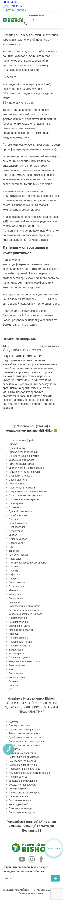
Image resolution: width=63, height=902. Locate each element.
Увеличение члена (19, 625)
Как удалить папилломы (23, 761)
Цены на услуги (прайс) (22, 440)
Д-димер (14, 721)
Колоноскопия (17, 677)
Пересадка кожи (18, 796)
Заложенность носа (20, 800)
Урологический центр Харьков (26, 467)
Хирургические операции (23, 452)
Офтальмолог (16, 542)
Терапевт (14, 550)
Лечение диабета (18, 637)
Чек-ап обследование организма (27, 562)
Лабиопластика (18, 617)
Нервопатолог (17, 527)
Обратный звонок (14, 10)
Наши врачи (16, 503)
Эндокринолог (17, 582)
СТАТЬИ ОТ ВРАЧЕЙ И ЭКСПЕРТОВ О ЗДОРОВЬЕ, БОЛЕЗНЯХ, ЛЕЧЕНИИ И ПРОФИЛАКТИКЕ (31, 707)
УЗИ (5, 221)
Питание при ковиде (20, 808)
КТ (10, 689)
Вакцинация (16, 649)
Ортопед (13, 566)
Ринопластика (17, 483)
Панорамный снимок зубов (24, 792)
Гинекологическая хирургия (25, 471)
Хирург (13, 444)
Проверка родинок (19, 657)
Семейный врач (18, 523)
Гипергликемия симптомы (24, 757)
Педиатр (14, 570)
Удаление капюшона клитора (26, 614)
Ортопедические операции (24, 499)
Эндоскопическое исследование (27, 741)
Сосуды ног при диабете (22, 784)
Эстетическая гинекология (24, 610)
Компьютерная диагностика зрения (29, 772)
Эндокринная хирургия (22, 812)
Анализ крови (17, 665)
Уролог (13, 535)
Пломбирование (18, 515)
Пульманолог (16, 586)
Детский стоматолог (20, 511)
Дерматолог (16, 531)
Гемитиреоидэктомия (21, 463)
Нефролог (14, 574)
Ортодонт (14, 519)
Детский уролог (18, 539)
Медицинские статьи (21, 629)
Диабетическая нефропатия (25, 737)
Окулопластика (18, 479)
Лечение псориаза (19, 645)
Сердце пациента (18, 788)
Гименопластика (18, 622)
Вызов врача (16, 653)
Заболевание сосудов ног (23, 780)
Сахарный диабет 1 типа (23, 764)
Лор (11, 546)
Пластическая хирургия (22, 487)
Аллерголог (15, 578)
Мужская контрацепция (22, 753)
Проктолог (15, 558)
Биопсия (14, 685)
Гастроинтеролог (18, 554)
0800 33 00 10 (11, 2)
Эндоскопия (16, 673)
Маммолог (15, 590)
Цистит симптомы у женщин (25, 729)
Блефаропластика (19, 725)
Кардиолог (15, 594)
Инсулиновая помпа (20, 641)
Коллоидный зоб (18, 804)
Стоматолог (16, 507)
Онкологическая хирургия (24, 455)
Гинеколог (15, 602)
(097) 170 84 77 (12, 6)
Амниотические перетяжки (24, 733)
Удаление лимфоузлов (21, 460)
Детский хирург (18, 448)
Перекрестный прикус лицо (24, 768)
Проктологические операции (25, 495)
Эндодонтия (16, 598)
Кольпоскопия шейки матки (25, 606)
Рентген (13, 681)
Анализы (14, 633)
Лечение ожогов (18, 776)
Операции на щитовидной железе (28, 491)
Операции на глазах (20, 475)
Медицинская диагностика (24, 661)
